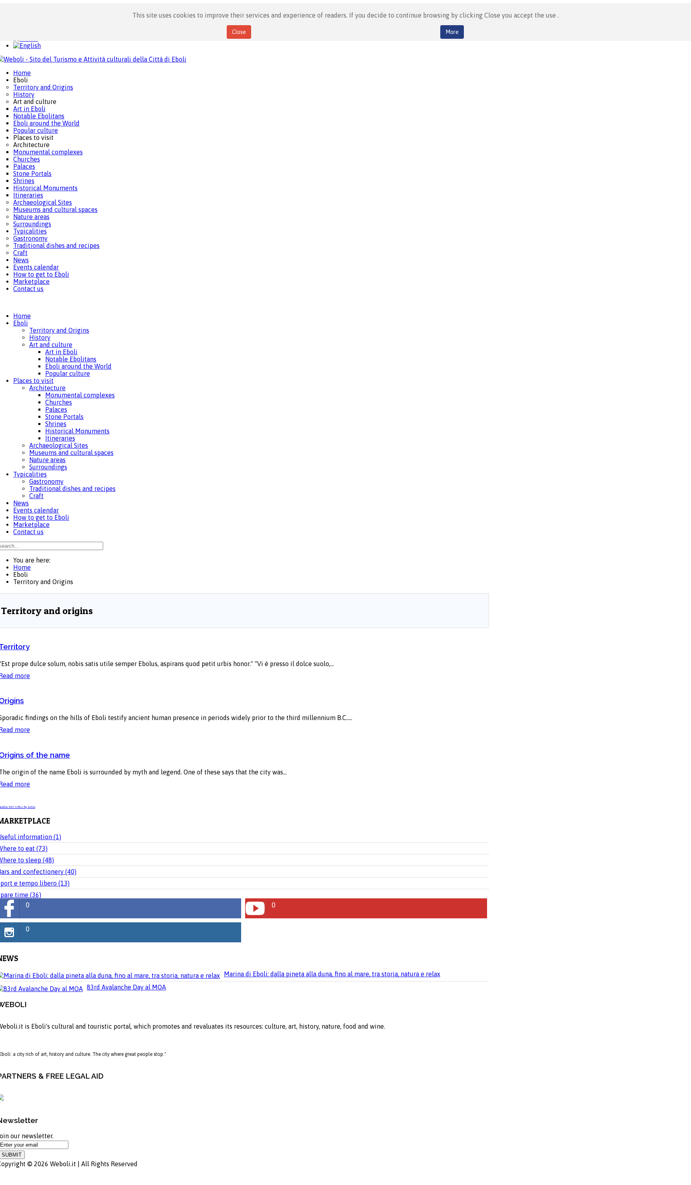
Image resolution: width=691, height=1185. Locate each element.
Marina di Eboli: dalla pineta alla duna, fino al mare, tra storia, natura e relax (332, 974)
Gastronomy (46, 481)
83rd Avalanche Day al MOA (126, 987)
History (39, 337)
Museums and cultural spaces (71, 452)
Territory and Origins (59, 330)
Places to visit (33, 380)
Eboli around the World (78, 366)
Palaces (56, 409)
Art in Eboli (61, 351)
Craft (36, 495)
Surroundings (48, 467)
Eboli (20, 323)
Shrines (55, 423)
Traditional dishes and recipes (72, 488)
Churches (58, 402)
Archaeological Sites (58, 445)
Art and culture (50, 344)
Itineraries (60, 438)
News (21, 503)
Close (239, 32)
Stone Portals (64, 416)
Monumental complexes (80, 395)
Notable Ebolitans (70, 359)
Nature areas (47, 459)
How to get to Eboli (41, 517)
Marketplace (31, 524)
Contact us (28, 531)
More (452, 32)
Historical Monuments (77, 431)
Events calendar (36, 510)
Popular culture (67, 373)
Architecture (47, 387)
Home (22, 315)
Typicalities (30, 474)
